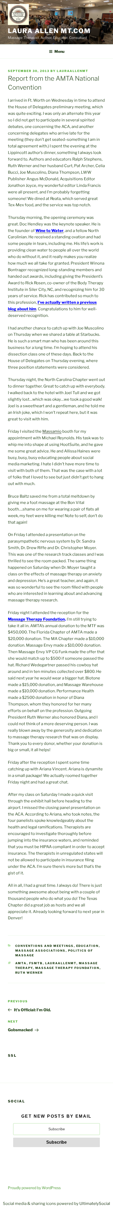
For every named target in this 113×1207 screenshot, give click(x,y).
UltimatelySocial (94, 1203)
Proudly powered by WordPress (34, 1187)
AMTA (21, 963)
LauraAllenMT (72, 71)
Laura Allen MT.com (49, 31)
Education (87, 946)
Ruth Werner (29, 972)
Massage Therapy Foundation (36, 619)
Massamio (51, 431)
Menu (59, 51)
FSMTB (36, 963)
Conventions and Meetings (44, 946)
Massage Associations (40, 950)
